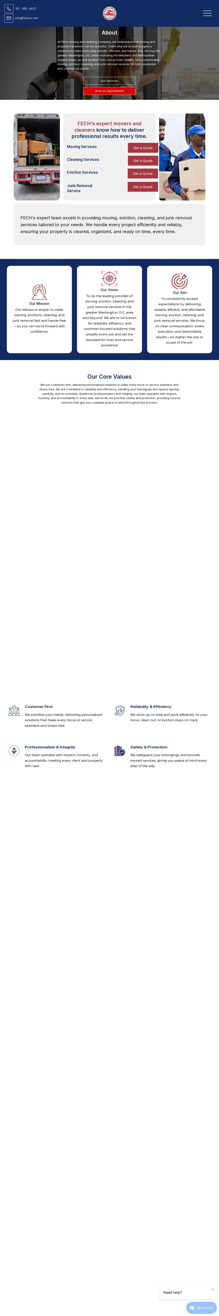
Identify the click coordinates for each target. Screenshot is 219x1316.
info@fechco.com (26, 18)
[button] (143, 187)
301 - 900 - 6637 (25, 8)
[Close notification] (212, 1290)
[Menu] (207, 13)
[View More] (8, 8)
